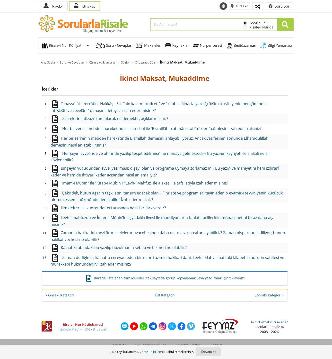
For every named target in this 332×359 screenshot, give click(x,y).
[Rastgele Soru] (257, 6)
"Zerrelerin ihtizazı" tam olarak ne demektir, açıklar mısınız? (114, 118)
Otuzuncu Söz (145, 62)
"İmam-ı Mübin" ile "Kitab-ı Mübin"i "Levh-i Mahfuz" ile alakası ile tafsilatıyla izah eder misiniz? (144, 183)
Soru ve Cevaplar (72, 62)
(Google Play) (69, 329)
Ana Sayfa (48, 62)
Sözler (125, 62)
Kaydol (56, 6)
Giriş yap (88, 6)
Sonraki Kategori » (269, 295)
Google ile (257, 23)
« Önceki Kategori (59, 295)
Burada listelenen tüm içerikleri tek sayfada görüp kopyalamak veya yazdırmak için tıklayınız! (169, 278)
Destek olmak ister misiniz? (269, 322)
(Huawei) (100, 329)
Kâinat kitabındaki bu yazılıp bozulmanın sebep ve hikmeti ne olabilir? (124, 247)
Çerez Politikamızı (152, 352)
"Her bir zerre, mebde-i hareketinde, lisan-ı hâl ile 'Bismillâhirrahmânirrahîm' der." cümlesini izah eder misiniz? (161, 128)
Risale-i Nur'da (261, 27)
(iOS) (86, 329)
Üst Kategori (165, 295)
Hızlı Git (241, 6)
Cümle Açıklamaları (102, 62)
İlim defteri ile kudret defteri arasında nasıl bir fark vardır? (113, 208)
